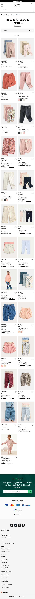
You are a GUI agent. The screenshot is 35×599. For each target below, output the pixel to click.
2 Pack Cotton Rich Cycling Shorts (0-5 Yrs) (6, 264)
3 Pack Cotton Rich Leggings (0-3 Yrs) (22, 363)
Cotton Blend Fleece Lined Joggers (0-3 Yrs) (23, 164)
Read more (17, 26)
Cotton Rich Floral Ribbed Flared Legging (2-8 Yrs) (5, 297)
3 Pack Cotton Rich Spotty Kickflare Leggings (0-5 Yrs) (22, 298)
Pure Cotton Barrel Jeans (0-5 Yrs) (5, 428)
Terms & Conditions (6, 571)
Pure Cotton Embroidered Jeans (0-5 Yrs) (6, 233)
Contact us (4, 562)
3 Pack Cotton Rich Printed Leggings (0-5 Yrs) (23, 429)
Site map (3, 556)
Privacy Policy (5, 575)
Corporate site (5, 565)
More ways (17, 515)
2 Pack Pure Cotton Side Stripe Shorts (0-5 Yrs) (23, 330)
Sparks (2, 546)
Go (30, 492)
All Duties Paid (17, 1)
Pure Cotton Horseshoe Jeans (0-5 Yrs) (5, 331)
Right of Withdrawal (6, 584)
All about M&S (4, 568)
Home (3, 15)
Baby (7, 15)
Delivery (3, 533)
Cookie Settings (5, 587)
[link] (2, 592)
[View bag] (32, 4)
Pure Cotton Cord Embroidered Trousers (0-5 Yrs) (5, 99)
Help (2, 540)
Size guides (4, 554)
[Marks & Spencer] (17, 6)
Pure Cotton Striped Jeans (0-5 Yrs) (6, 164)
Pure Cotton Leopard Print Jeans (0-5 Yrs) (23, 397)
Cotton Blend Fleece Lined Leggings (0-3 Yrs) (23, 98)
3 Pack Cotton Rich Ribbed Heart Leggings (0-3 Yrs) (22, 232)
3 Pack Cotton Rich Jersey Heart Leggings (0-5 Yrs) (22, 199)
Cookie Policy (4, 578)
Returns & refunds (6, 538)
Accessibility (4, 581)
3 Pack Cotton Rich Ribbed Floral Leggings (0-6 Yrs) (5, 397)
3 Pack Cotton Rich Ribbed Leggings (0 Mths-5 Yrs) (23, 67)
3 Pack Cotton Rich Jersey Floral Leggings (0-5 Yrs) (5, 132)
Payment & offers (5, 551)
